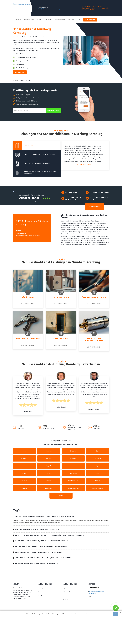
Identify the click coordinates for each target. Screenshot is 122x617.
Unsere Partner (60, 19)
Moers (61, 495)
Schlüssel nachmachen (28, 339)
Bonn (73, 466)
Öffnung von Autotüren (94, 297)
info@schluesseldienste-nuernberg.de (50, 9)
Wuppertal (49, 466)
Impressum (48, 19)
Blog (79, 19)
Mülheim (24, 473)
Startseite (18, 19)
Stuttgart (49, 458)
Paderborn (24, 480)
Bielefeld (49, 480)
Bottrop (97, 480)
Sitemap (65, 600)
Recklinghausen (73, 480)
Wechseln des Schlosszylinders (94, 340)
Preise (39, 19)
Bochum (24, 466)
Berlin (24, 451)
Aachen (24, 488)
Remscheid (48, 488)
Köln (97, 451)
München (73, 451)
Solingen (97, 473)
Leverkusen (73, 473)
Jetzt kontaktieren (84, 164)
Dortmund (98, 458)
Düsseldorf (73, 458)
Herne (49, 473)
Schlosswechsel (61, 339)
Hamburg (49, 451)
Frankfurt (24, 458)
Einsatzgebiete (29, 19)
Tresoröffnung (61, 297)
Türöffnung (28, 297)
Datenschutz (67, 592)
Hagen (98, 466)
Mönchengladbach (73, 488)
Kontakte (71, 19)
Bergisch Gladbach (97, 488)
